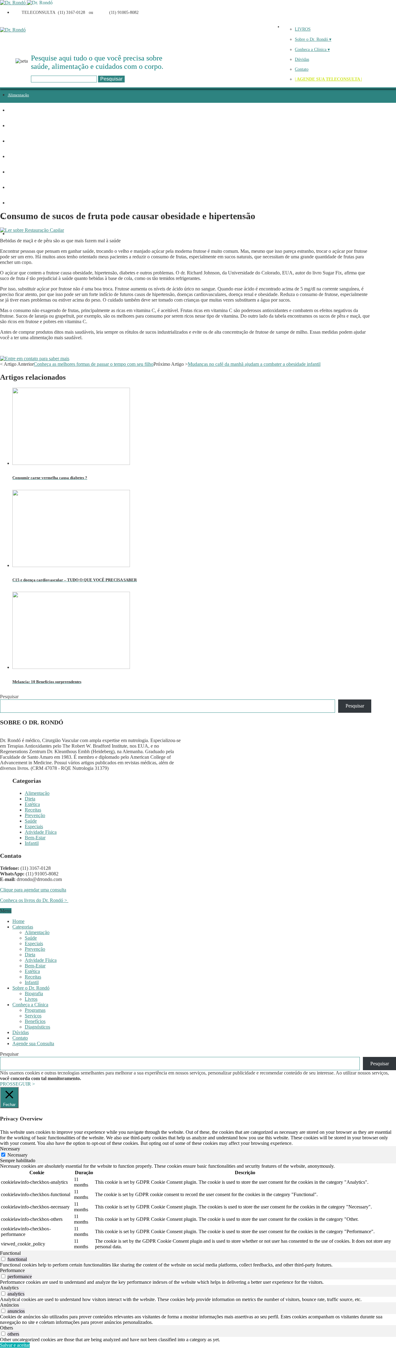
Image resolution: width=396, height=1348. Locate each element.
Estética (14, 125)
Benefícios (35, 1021)
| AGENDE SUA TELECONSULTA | (328, 79)
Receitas (15, 141)
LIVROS (303, 29)
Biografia (34, 993)
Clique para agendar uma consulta (33, 889)
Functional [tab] (10, 1253)
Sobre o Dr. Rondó (31, 988)
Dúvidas (302, 59)
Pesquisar (9, 696)
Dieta (12, 110)
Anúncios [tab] (9, 1305)
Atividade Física (21, 203)
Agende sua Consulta (33, 1043)
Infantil (14, 234)
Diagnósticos (37, 1026)
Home (18, 921)
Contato (301, 69)
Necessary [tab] (10, 1148)
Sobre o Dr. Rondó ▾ (313, 39)
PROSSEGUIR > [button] (17, 1084)
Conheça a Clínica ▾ (312, 49)
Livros (31, 999)
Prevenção (16, 156)
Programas (35, 1010)
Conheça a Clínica (30, 1004)
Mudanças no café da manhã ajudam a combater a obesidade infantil (254, 364)
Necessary (17, 1155)
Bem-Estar (35, 837)
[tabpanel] (198, 1206)
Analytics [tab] (9, 1287)
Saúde (13, 172)
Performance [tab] (12, 1270)
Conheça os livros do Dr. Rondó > (34, 900)
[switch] (3, 1259)
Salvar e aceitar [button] (15, 1345)
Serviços (33, 1015)
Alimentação (18, 95)
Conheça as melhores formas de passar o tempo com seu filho (93, 364)
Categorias (22, 926)
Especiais (16, 187)
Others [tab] (6, 1327)
